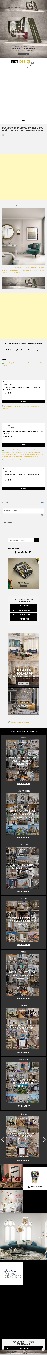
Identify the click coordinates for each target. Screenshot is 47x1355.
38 (27, 270)
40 (30, 270)
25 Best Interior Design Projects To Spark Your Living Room (24, 344)
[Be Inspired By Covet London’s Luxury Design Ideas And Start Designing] (23, 407)
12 (21, 268)
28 (8, 270)
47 (43, 270)
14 (24, 268)
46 (42, 270)
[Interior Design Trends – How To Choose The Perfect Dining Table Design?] (23, 364)
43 (36, 270)
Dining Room (5, 205)
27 (6, 270)
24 (43, 268)
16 (28, 268)
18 (32, 268)
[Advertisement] (23, 94)
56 (17, 272)
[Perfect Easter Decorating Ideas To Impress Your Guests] (23, 454)
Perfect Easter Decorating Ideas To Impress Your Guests (21, 474)
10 (17, 268)
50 (6, 272)
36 (23, 270)
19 (34, 268)
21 (37, 268)
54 (14, 272)
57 (19, 272)
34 (19, 270)
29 (10, 270)
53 (12, 272)
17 (30, 268)
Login (43, 503)
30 (12, 270)
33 (17, 270)
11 (19, 268)
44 (38, 270)
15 (26, 268)
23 (41, 268)
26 (4, 270)
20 (35, 268)
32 (16, 270)
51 (8, 272)
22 (39, 268)
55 (16, 272)
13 (22, 268)
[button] (44, 1139)
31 (14, 270)
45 (40, 270)
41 (32, 270)
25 (3, 270)
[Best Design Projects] (23, 64)
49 (4, 272)
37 (25, 270)
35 (21, 270)
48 (3, 272)
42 (34, 270)
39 (29, 270)
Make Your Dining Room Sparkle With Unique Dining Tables (24, 350)
